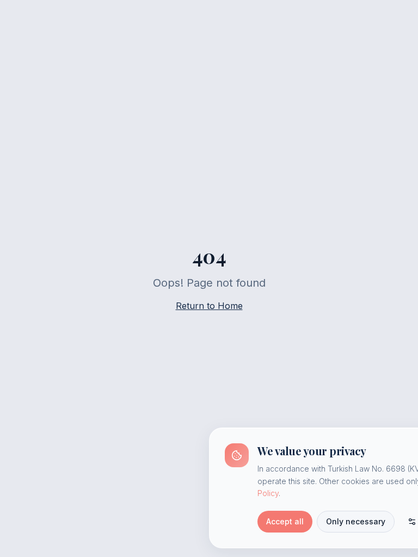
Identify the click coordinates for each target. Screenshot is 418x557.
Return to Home (209, 305)
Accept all (285, 521)
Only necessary (355, 521)
